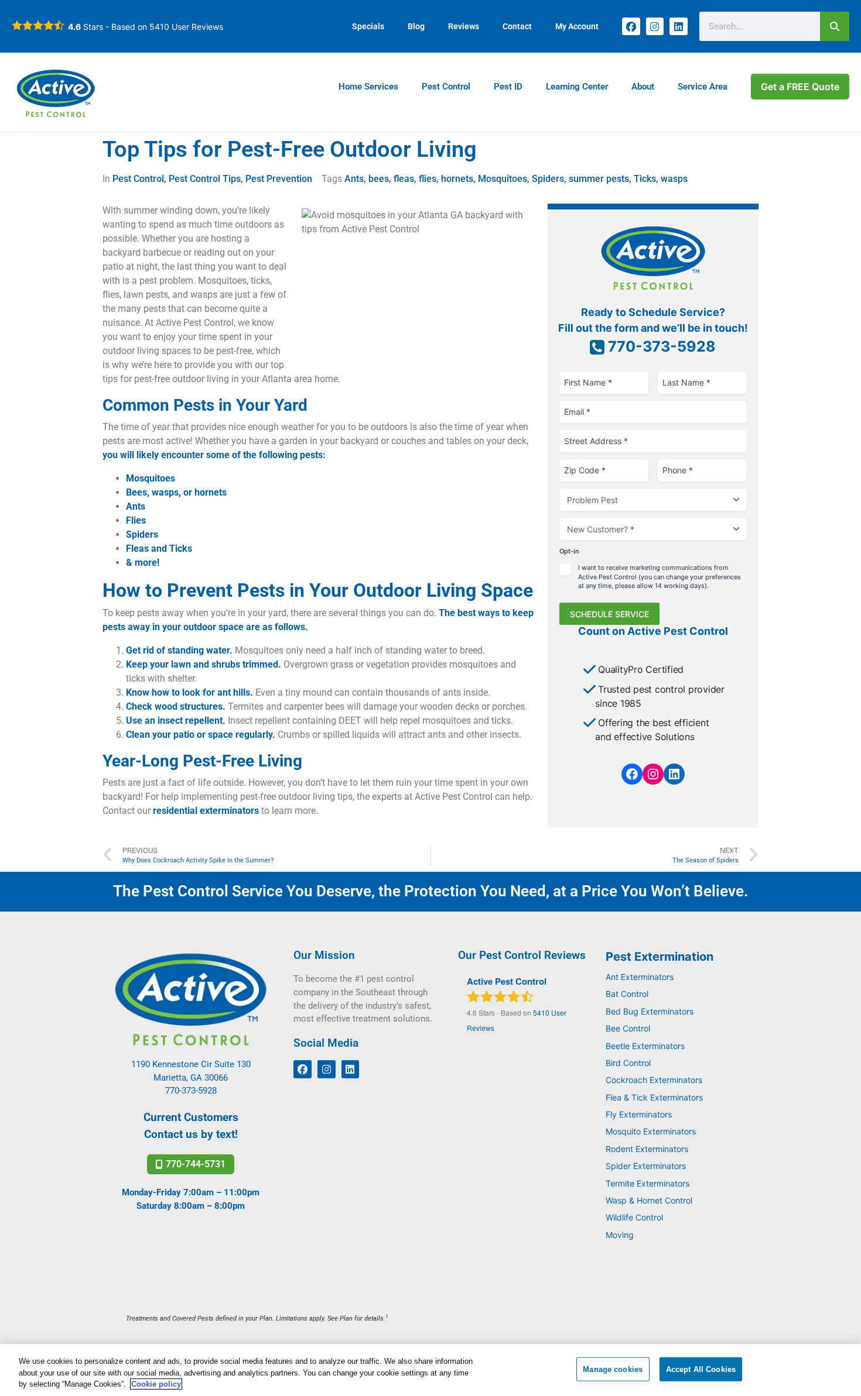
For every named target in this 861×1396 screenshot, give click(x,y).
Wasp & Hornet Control (649, 1200)
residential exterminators (206, 810)
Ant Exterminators (640, 977)
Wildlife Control (634, 1217)
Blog (416, 26)
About (642, 86)
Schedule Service (609, 614)
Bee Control (628, 1028)
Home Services (368, 86)
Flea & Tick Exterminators (654, 1097)
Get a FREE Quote (800, 86)
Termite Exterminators (647, 1183)
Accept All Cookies (701, 1368)
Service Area (702, 86)
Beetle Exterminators (645, 1046)
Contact (517, 26)
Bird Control (628, 1063)
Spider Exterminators (646, 1166)
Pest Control (446, 86)
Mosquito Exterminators (651, 1131)
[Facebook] (631, 27)
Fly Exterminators (639, 1114)
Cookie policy (156, 1384)
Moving (620, 1235)
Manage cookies (613, 1368)
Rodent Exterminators (647, 1149)
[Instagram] (655, 27)
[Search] (834, 26)
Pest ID (508, 86)
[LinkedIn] (674, 774)
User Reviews (186, 27)
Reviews (463, 26)
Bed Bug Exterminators (649, 1011)
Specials (368, 26)
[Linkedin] (678, 27)
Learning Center (577, 86)
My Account (577, 26)
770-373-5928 (660, 346)
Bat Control (627, 994)
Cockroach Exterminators (654, 1080)
